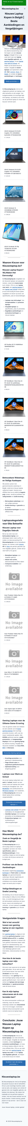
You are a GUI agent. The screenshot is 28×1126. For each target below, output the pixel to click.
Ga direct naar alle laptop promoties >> (14, 1063)
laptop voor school (11, 289)
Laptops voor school (11, 810)
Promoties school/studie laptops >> (14, 803)
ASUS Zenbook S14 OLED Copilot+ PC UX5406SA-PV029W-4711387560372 (12, 171)
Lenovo (12, 72)
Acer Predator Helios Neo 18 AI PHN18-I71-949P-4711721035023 (13, 597)
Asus (17, 72)
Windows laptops (8, 791)
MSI (3, 748)
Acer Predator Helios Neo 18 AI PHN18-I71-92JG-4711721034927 (13, 635)
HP (5, 72)
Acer (8, 546)
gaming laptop (9, 61)
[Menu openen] (24, 8)
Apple (6, 74)
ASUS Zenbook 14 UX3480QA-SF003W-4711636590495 (11, 210)
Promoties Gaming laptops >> (14, 753)
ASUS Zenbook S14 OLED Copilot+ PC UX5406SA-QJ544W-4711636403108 (12, 133)
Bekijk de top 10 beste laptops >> (13, 3)
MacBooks (5, 788)
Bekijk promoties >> (12, 81)
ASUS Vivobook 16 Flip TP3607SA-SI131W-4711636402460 (11, 248)
